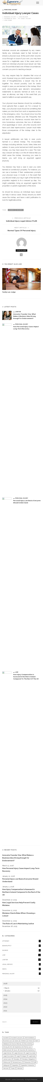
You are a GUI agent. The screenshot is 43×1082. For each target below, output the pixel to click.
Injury (28, 18)
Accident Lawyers (16, 1037)
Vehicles (19, 1068)
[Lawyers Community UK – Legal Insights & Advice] (12, 3)
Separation (15, 1065)
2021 (5, 1011)
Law (16, 672)
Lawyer (18, 311)
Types (13, 1068)
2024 (5, 999)
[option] (21, 280)
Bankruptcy (21, 945)
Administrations (30, 1037)
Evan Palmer (23, 17)
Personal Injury (10, 9)
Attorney (21, 941)
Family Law (27, 1047)
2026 (5, 983)
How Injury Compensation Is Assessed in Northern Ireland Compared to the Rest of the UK (26, 677)
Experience (18, 1047)
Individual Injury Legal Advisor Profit (21, 221)
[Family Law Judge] (21, 279)
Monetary (17, 1059)
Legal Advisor (7, 1053)
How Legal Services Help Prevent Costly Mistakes (18, 904)
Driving (5, 1047)
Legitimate (32, 1056)
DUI (11, 1047)
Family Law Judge (9, 292)
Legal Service (21, 964)
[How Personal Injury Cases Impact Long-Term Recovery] (6, 408)
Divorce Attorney (16, 1044)
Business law (7, 1041)
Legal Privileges (21, 1056)
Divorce (21, 950)
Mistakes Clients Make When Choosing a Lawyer (18, 914)
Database (6, 1044)
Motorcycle (6, 1062)
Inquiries (22, 1050)
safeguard (6, 1065)
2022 (5, 1007)
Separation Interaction (27, 1065)
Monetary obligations (28, 1059)
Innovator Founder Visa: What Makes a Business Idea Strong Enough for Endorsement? (24, 316)
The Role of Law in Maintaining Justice (18, 924)
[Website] (21, 254)
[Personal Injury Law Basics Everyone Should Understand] (6, 582)
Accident (6, 1037)
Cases (23, 18)
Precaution (27, 1062)
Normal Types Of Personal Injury (22, 230)
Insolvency (31, 1050)
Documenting (28, 1044)
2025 (5, 995)
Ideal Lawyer (7, 1050)
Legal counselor (30, 1053)
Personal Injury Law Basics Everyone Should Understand (20, 880)
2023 (5, 1003)
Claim (37, 1041)
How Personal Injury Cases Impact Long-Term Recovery (20, 869)
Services (5, 1068)
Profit (34, 1062)
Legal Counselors (8, 1056)
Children (23, 1041)
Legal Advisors (18, 1053)
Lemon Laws (7, 1059)
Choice (30, 1041)
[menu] (37, 2)
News (21, 969)
